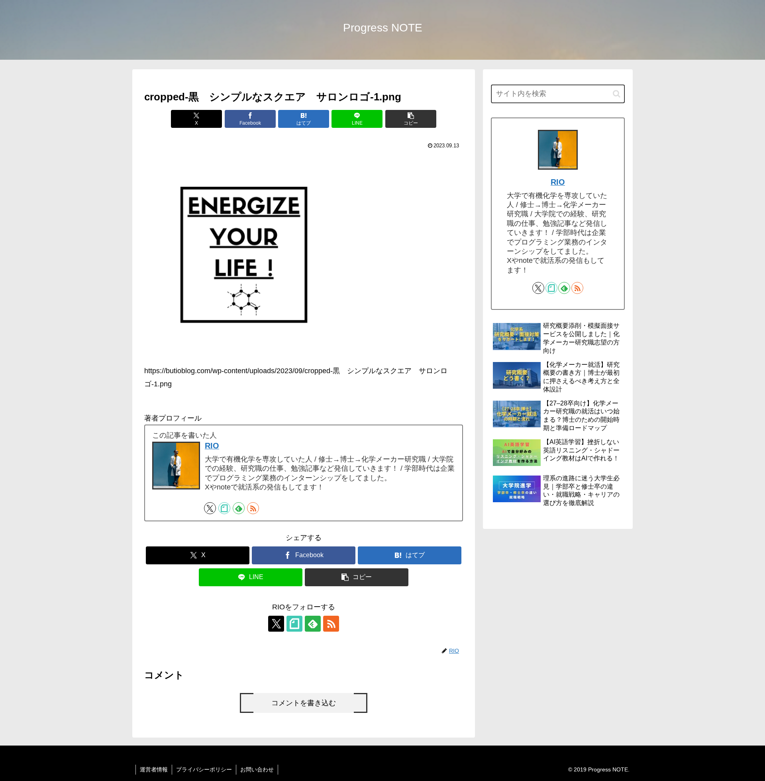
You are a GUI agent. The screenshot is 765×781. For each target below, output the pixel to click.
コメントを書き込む (303, 703)
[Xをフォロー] (210, 508)
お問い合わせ (257, 769)
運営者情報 (154, 769)
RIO (212, 445)
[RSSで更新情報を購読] (253, 508)
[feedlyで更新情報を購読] (239, 508)
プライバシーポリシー (204, 769)
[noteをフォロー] (224, 508)
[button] (410, 119)
